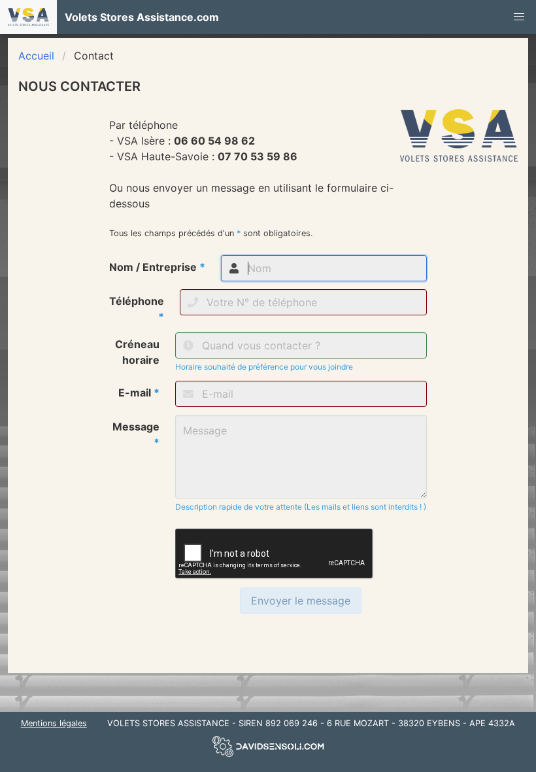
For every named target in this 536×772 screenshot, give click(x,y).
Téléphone (136, 308)
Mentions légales (54, 723)
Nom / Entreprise (157, 266)
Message (135, 434)
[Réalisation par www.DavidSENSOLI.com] (268, 757)
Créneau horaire (137, 352)
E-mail (138, 392)
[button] (519, 17)
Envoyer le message (300, 600)
